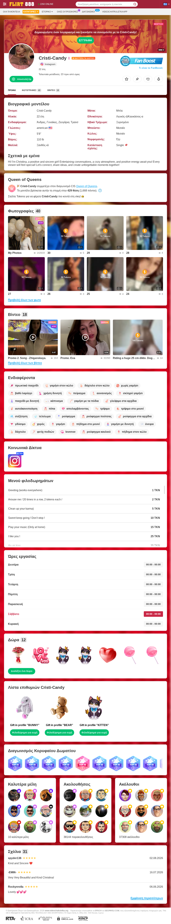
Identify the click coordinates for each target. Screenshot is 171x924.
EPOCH (98, 911)
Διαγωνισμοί (88, 12)
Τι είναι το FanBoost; (151, 68)
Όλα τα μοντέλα (11, 12)
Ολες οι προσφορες (67, 12)
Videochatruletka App (114, 12)
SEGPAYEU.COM (112, 911)
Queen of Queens (86, 186)
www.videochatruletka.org (56, 910)
